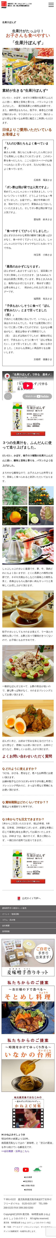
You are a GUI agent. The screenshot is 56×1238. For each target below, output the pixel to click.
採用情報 (6, 931)
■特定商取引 (28, 1181)
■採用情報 (28, 1190)
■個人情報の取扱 (28, 1186)
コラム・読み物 (8, 920)
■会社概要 (28, 1177)
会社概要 (6, 925)
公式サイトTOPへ (31, 898)
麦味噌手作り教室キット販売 (14, 908)
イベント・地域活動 (10, 914)
